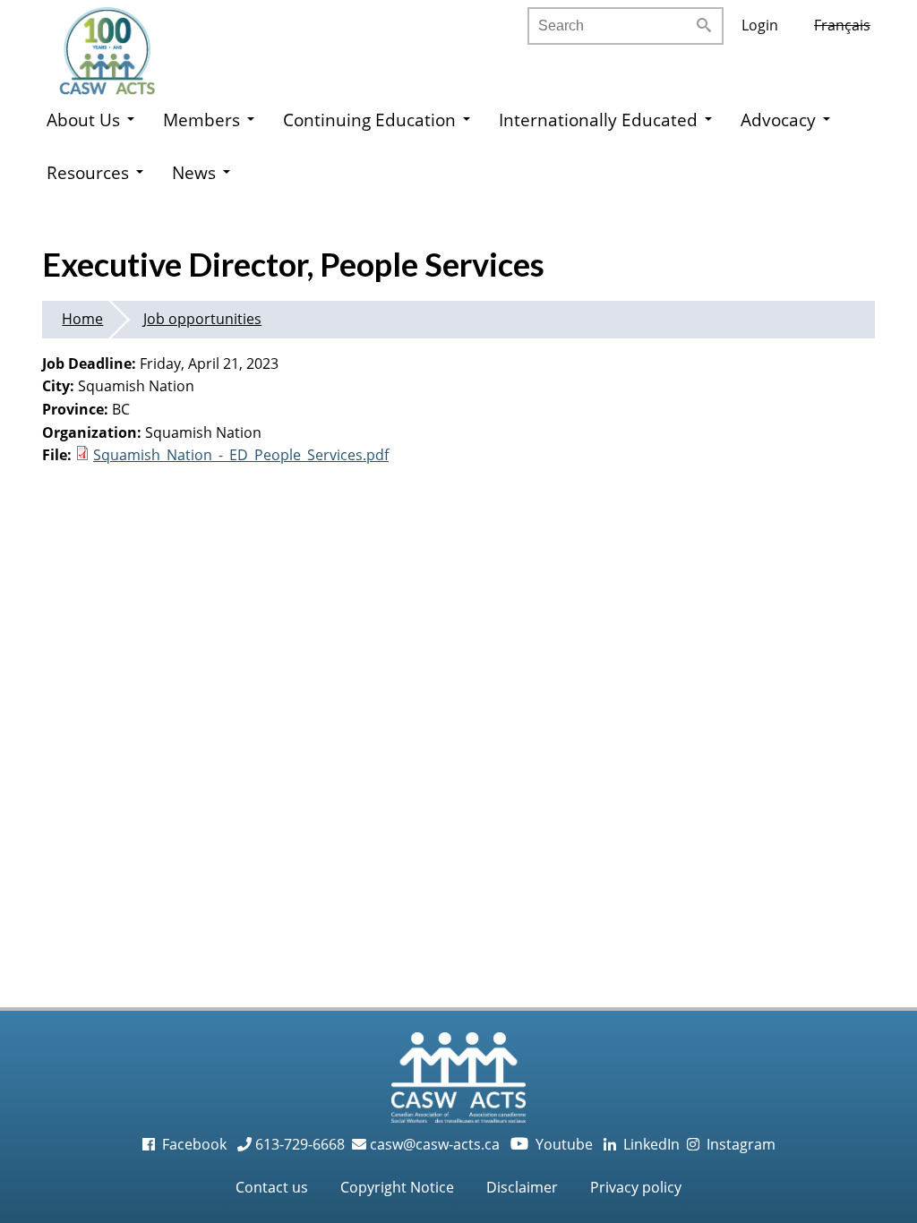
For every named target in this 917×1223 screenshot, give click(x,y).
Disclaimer (522, 1187)
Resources (88, 172)
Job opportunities (202, 319)
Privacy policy (635, 1187)
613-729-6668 (298, 1144)
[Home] (125, 44)
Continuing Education (369, 119)
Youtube (553, 1144)
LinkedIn (648, 1144)
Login (759, 25)
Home (82, 319)
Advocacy (778, 119)
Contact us (272, 1187)
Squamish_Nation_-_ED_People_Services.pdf (241, 455)
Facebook (192, 1144)
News (194, 172)
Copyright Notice (397, 1187)
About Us (83, 119)
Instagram (737, 1144)
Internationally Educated (598, 119)
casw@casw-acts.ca (435, 1144)
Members (201, 119)
